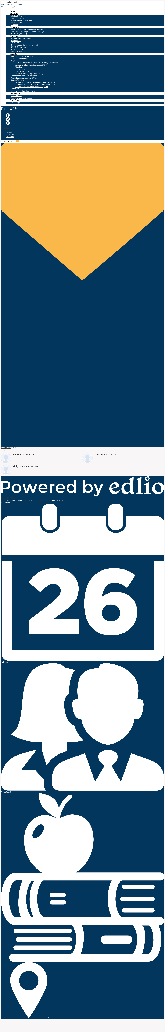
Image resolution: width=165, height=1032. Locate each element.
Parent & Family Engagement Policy (29, 74)
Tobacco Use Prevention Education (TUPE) (32, 87)
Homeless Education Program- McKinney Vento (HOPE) (37, 82)
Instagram (8, 123)
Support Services (17, 80)
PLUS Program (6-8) (19, 34)
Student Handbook (18, 51)
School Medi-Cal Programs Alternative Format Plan (35, 84)
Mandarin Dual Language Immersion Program (28, 32)
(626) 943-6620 (46, 500)
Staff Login (5, 502)
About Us (9, 132)
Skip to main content (9, 2)
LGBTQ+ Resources (19, 58)
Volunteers (15, 89)
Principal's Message (18, 18)
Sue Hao (17, 454)
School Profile (16, 22)
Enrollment (19, 67)
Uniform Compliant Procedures (23, 91)
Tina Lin (98, 454)
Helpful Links (16, 61)
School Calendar (17, 49)
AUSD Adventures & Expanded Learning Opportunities (36, 63)
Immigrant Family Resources (22, 56)
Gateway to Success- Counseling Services (27, 29)
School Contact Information (21, 98)
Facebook (8, 115)
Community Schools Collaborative (24, 76)
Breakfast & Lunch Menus (21, 38)
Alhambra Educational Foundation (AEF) (31, 65)
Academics (10, 137)
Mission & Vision (17, 16)
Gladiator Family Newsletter (21, 20)
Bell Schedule (16, 41)
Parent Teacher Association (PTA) (24, 78)
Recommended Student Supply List (24, 45)
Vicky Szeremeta (21, 466)
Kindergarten (6, 448)
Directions (14, 25)
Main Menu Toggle (8, 7)
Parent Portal (20, 69)
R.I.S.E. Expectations (19, 47)
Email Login (15, 103)
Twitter (8, 119)
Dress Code (15, 43)
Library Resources (22, 71)
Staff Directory (16, 96)
